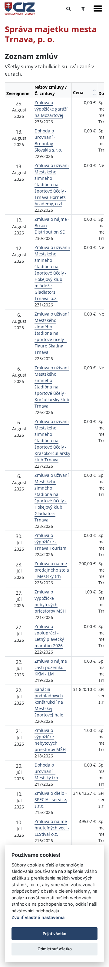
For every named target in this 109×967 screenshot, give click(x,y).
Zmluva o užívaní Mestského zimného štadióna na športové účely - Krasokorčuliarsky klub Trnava (52, 441)
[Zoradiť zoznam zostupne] (94, 94)
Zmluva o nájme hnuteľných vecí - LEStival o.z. (52, 827)
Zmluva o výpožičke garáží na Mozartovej (51, 109)
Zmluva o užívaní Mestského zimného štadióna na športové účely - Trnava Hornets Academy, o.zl (52, 184)
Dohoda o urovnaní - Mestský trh (46, 771)
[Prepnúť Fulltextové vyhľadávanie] (68, 8)
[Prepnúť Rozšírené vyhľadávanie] (83, 8)
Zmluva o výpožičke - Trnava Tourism (50, 541)
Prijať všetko (54, 933)
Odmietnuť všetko (55, 948)
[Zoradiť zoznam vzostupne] (94, 90)
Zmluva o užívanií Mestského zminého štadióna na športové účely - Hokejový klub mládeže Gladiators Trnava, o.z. (52, 272)
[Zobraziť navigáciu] (97, 8)
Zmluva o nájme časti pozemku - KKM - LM (51, 667)
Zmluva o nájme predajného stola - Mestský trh (52, 570)
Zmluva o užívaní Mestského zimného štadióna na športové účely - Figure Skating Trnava (52, 333)
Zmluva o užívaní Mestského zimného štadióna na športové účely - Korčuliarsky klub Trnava (52, 387)
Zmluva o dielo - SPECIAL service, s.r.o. (51, 799)
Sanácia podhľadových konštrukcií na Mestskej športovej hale (49, 702)
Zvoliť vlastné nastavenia (38, 917)
